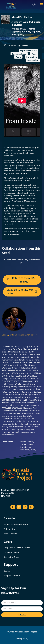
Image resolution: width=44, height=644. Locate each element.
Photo (34, 54)
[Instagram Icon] (18, 507)
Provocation (31, 57)
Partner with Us (10, 533)
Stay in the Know (11, 557)
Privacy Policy (22, 638)
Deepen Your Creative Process (17, 547)
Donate (7, 571)
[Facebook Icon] (12, 507)
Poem (18, 57)
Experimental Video (28, 50)
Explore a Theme (11, 552)
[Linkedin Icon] (25, 507)
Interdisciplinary (19, 54)
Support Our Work (12, 575)
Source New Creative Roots (16, 524)
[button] (41, 4)
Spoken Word (32, 60)
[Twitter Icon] (31, 507)
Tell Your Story (10, 529)
